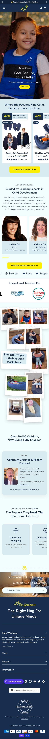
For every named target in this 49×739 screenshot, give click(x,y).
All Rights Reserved (33, 726)
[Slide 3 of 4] (31, 95)
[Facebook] (25, 681)
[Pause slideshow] (7, 95)
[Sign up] (43, 590)
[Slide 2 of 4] (23, 95)
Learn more (24, 719)
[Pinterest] (43, 681)
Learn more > (7, 646)
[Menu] (4, 8)
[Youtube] (34, 681)
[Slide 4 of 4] (38, 95)
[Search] (41, 8)
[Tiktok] (39, 681)
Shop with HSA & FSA (23, 169)
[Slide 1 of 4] (16, 95)
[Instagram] (30, 681)
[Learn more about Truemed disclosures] (24, 707)
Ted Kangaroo (20, 726)
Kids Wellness (9, 632)
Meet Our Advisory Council (23, 265)
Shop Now (24, 87)
